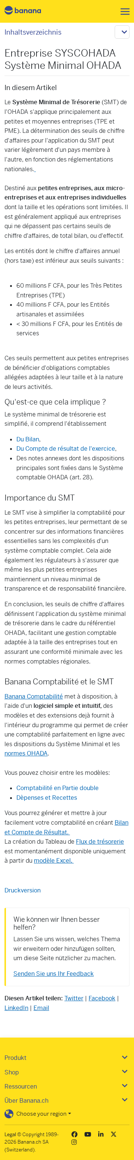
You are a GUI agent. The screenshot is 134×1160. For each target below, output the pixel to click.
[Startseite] (29, 11)
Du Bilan (27, 439)
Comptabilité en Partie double (57, 788)
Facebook (102, 998)
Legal (10, 1134)
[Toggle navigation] (123, 11)
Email (41, 1008)
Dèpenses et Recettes (46, 798)
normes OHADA (26, 753)
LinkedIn (16, 1008)
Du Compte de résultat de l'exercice (65, 449)
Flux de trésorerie (100, 842)
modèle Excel (53, 861)
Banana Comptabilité (33, 696)
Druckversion (22, 890)
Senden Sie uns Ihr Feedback (53, 974)
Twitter (73, 998)
